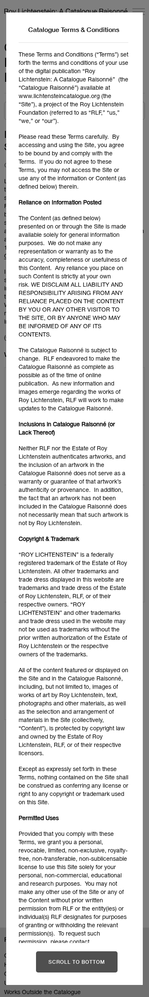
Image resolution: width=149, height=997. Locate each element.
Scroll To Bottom (76, 962)
